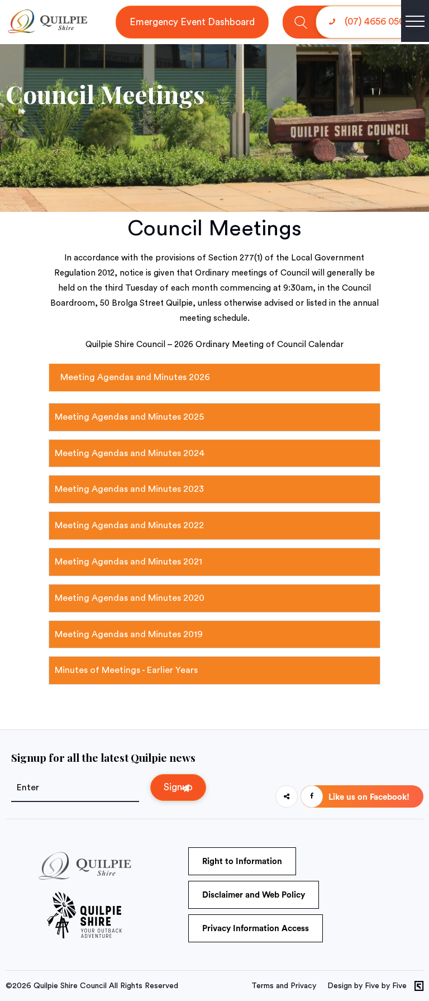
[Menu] (415, 21)
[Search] (301, 22)
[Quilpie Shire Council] (47, 30)
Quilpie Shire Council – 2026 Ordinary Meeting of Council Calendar (214, 344)
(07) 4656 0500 (376, 21)
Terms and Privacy (283, 986)
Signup (178, 787)
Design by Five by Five (367, 986)
